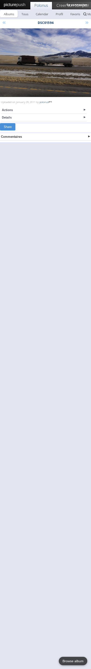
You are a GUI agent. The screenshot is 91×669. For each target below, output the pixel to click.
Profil (59, 14)
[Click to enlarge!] (45, 62)
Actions (7, 110)
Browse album (73, 661)
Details (7, 117)
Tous (24, 14)
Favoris (75, 14)
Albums (9, 14)
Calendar (42, 14)
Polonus (41, 5)
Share (8, 127)
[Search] (85, 14)
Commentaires (11, 136)
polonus (44, 102)
